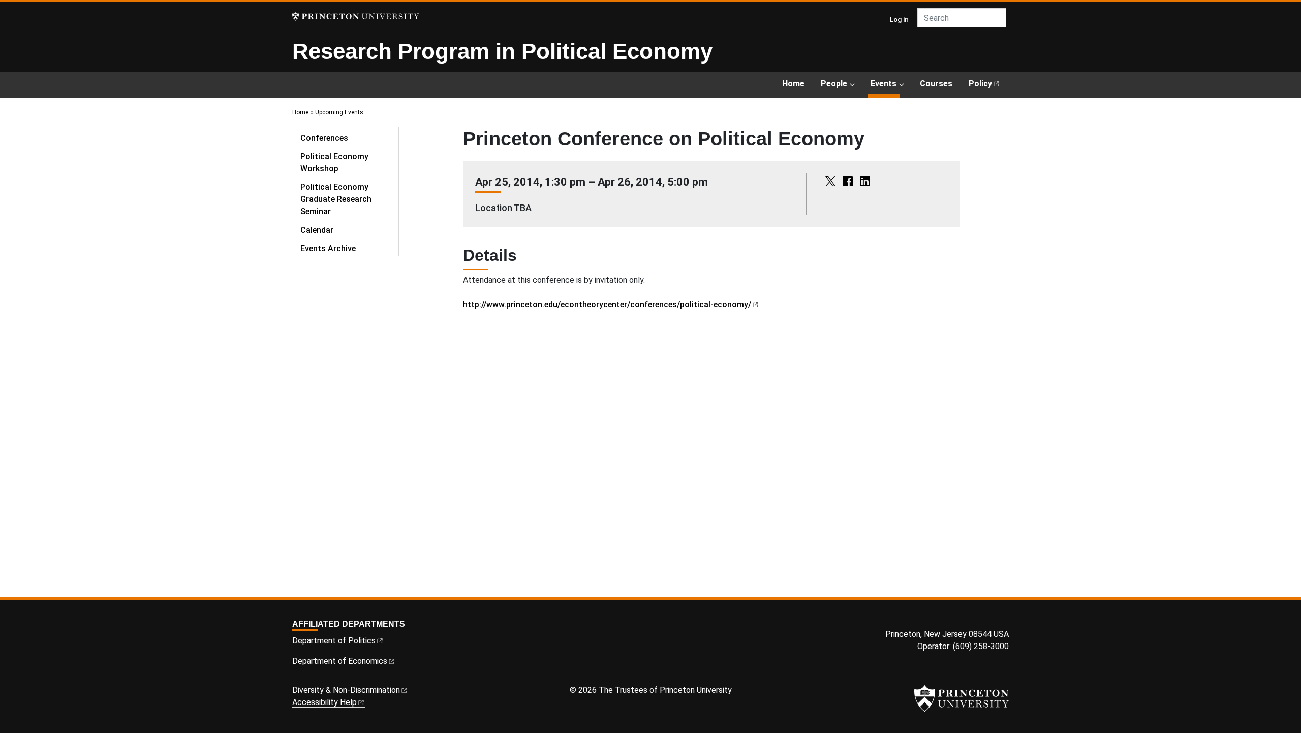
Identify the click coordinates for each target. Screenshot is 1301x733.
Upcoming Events (339, 112)
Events (885, 83)
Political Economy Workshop (334, 162)
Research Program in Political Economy (502, 51)
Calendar (316, 230)
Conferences (324, 138)
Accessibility (324, 702)
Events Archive (328, 248)
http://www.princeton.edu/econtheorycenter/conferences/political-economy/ (607, 304)
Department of (334, 641)
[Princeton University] (355, 16)
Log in (899, 19)
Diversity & (346, 690)
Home (793, 84)
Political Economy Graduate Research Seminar (335, 199)
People (834, 84)
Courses (936, 84)
